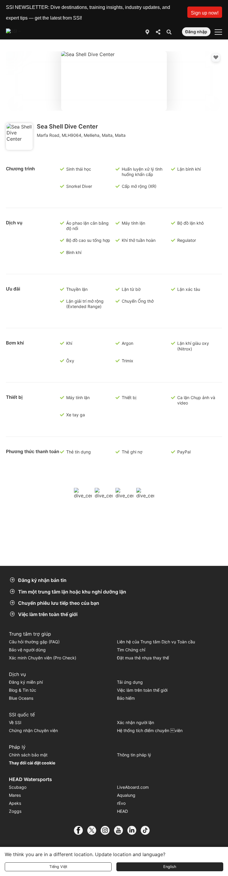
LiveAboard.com (133, 787)
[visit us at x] (94, 830)
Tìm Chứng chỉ (131, 649)
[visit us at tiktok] (147, 830)
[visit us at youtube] (120, 830)
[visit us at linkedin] (134, 830)
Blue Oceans (21, 698)
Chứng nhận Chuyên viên (33, 730)
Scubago (17, 787)
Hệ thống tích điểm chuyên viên (150, 730)
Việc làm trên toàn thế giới (47, 614)
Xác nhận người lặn (135, 722)
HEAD (122, 811)
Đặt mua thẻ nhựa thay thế (143, 657)
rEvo (121, 803)
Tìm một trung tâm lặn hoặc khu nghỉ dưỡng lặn (72, 592)
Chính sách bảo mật (28, 754)
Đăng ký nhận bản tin (42, 580)
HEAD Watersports (30, 779)
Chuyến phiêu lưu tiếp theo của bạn (58, 603)
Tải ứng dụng (130, 682)
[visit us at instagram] (107, 830)
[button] (204, 12)
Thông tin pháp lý (134, 754)
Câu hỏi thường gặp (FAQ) (34, 641)
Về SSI (15, 722)
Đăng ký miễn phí (26, 682)
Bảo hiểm (126, 698)
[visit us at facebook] (80, 830)
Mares (15, 795)
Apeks (15, 803)
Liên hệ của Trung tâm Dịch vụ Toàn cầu (156, 641)
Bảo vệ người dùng (27, 649)
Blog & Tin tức (22, 690)
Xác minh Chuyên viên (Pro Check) (42, 657)
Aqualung (126, 795)
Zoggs (15, 811)
